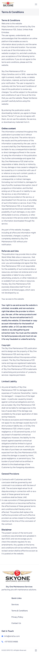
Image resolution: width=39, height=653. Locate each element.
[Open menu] (36, 4)
